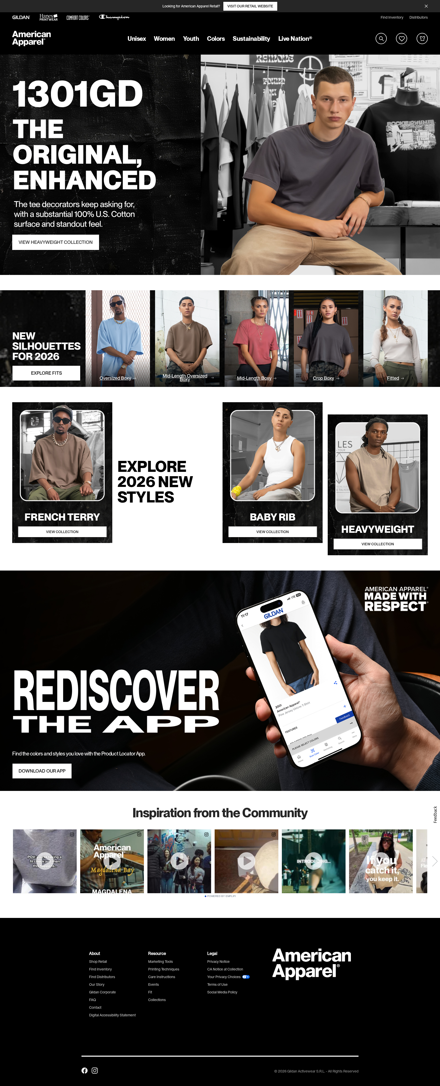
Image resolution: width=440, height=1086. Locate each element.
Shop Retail (98, 961)
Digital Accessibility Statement (112, 1015)
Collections (157, 1000)
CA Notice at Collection (225, 969)
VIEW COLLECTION (62, 532)
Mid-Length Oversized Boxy (185, 377)
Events (153, 984)
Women (164, 38)
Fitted (393, 378)
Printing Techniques (163, 969)
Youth (191, 38)
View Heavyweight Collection (56, 242)
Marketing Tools (160, 961)
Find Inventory (392, 17)
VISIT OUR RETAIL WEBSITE (250, 6)
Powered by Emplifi (221, 896)
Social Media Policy (222, 992)
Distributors (418, 17)
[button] (435, 814)
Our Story (96, 984)
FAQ (92, 1000)
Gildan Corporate (102, 992)
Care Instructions (161, 977)
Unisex (137, 38)
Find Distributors (102, 977)
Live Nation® (295, 38)
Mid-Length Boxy (254, 378)
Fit (150, 992)
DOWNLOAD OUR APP (42, 771)
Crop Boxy (323, 378)
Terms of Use (217, 984)
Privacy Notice (218, 961)
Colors (216, 38)
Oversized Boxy (115, 378)
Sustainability (251, 38)
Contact (95, 1007)
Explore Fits (46, 373)
